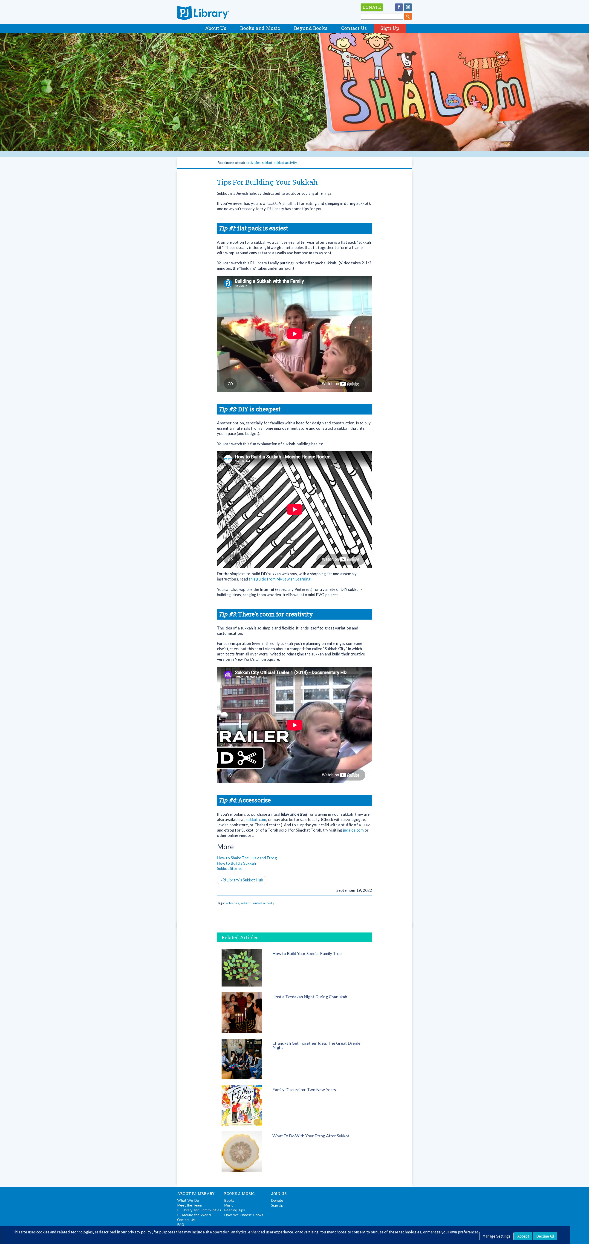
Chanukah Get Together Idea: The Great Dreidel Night (316, 1045)
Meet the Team (189, 1205)
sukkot (267, 162)
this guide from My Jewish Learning (280, 579)
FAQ (180, 1224)
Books (229, 1200)
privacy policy (139, 1232)
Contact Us (354, 28)
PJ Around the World (194, 1215)
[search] (408, 16)
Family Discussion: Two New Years (304, 1089)
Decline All (545, 1236)
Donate (277, 1200)
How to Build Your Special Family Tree (307, 953)
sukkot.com (256, 819)
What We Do (188, 1200)
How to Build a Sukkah (236, 863)
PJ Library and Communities (199, 1210)
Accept (523, 1236)
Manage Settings (496, 1236)
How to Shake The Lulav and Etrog (247, 857)
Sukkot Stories (230, 868)
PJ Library (203, 13)
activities (253, 162)
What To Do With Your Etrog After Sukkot (310, 1135)
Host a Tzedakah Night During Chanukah (309, 996)
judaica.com (353, 830)
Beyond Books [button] (310, 28)
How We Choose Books (243, 1215)
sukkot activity (285, 162)
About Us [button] (215, 28)
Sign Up (390, 28)
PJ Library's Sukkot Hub (241, 880)
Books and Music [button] (260, 28)
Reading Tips (234, 1210)
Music (228, 1205)
